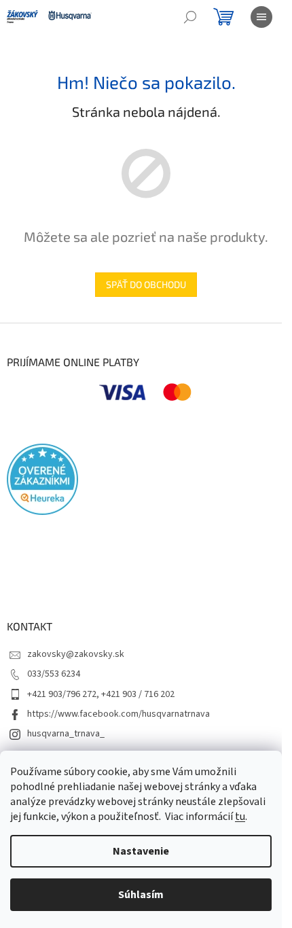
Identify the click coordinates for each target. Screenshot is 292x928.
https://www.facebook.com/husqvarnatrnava (118, 714)
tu (240, 816)
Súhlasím (141, 894)
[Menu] (261, 17)
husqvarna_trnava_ (66, 733)
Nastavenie (141, 851)
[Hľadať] (190, 17)
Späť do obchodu (146, 284)
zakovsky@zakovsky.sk (75, 654)
